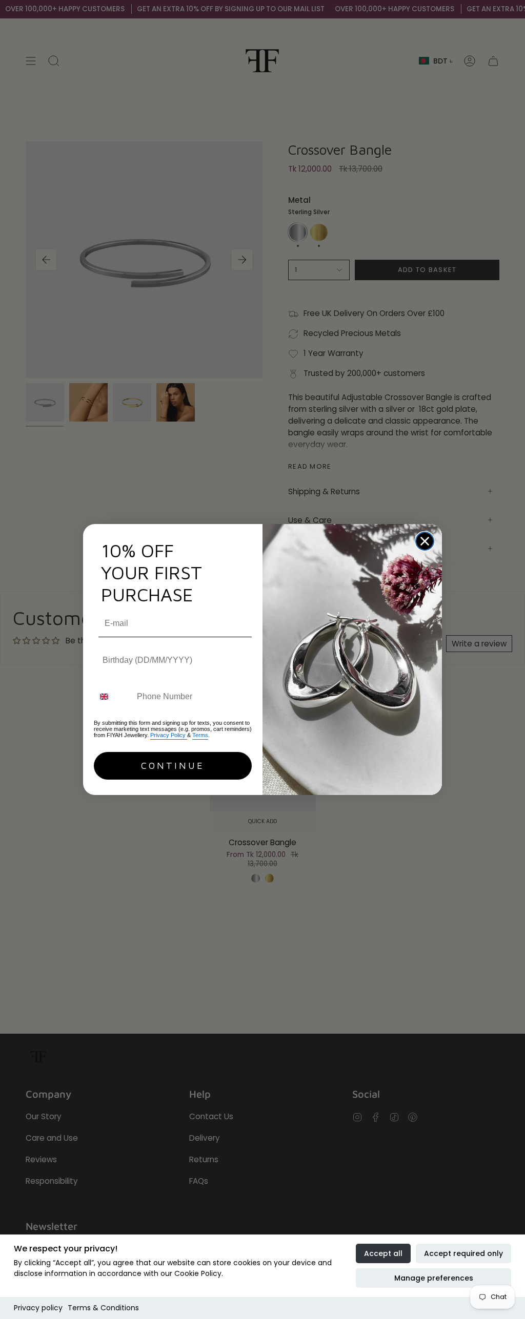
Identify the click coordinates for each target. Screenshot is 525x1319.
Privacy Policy (168, 735)
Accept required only (463, 1253)
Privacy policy (38, 1308)
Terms (200, 735)
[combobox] (113, 696)
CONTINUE (173, 765)
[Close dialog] (425, 541)
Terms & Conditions (103, 1308)
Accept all (383, 1253)
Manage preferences (433, 1278)
